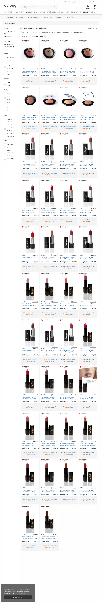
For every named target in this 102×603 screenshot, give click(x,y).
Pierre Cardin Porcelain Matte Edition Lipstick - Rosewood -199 (67, 165)
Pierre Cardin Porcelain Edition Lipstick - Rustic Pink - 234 (49, 445)
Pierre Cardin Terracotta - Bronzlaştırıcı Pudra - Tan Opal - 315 (87, 119)
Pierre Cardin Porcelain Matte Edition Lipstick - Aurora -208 (86, 165)
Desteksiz (7, 49)
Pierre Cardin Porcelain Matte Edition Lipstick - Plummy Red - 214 (48, 352)
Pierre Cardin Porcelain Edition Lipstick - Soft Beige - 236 (68, 445)
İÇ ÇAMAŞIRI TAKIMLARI (89, 12)
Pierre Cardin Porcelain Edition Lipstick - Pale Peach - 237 (88, 445)
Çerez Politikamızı (9, 591)
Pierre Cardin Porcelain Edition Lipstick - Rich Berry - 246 (49, 538)
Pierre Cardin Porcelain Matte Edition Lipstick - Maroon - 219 (86, 258)
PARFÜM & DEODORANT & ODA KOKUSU (58, 12)
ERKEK (10, 12)
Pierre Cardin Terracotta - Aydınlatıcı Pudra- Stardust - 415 (49, 72)
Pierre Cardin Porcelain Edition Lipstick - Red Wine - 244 (30, 538)
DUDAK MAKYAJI (9, 44)
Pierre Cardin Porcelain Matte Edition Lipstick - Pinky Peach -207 (48, 258)
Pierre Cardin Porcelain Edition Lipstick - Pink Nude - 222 (30, 305)
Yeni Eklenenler (20, 17)
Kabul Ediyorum (18, 597)
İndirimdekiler (48, 17)
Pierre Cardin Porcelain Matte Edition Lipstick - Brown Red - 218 (29, 352)
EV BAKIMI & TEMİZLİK (40, 12)
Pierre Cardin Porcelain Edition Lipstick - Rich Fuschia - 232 (67, 398)
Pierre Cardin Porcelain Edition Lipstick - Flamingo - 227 (30, 398)
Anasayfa (7, 23)
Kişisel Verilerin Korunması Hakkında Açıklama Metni (16, 592)
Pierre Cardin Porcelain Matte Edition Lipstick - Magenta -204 (86, 212)
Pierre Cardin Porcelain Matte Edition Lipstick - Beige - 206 (48, 165)
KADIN (5, 12)
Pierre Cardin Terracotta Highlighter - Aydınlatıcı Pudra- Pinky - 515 (48, 119)
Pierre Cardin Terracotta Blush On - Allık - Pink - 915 (68, 71)
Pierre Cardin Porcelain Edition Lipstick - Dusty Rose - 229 (48, 398)
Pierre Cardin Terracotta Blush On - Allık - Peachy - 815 (87, 72)
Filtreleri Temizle (27, 33)
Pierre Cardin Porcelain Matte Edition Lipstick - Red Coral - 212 (68, 212)
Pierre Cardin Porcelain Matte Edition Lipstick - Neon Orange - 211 (48, 212)
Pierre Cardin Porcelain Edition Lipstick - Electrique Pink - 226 (88, 352)
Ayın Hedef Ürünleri (69, 17)
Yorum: (34, 68)
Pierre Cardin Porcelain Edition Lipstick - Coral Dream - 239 (48, 491)
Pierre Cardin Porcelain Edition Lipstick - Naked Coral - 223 (67, 305)
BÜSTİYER (7, 39)
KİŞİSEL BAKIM (28, 12)
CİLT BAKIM (7, 41)
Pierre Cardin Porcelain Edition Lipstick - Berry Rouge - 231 (29, 491)
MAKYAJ (21, 12)
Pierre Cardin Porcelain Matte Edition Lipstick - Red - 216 (68, 352)
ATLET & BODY (8, 31)
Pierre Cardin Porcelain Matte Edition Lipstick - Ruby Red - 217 (67, 258)
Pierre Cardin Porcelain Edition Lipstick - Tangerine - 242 (68, 491)
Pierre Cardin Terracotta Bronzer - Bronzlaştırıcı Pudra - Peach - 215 (29, 119)
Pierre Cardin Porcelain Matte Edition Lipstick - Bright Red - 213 (29, 258)
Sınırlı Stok (58, 17)
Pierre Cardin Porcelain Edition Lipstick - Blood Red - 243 (88, 491)
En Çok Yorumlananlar (34, 17)
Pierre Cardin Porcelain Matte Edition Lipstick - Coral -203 (29, 165)
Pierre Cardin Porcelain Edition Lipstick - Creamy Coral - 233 (87, 398)
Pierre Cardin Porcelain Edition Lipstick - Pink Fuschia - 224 (86, 305)
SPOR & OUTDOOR (76, 12)
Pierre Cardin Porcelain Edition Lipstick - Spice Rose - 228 (29, 445)
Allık (5, 34)
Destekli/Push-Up (9, 47)
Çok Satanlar (9, 17)
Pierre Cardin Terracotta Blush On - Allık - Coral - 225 (30, 71)
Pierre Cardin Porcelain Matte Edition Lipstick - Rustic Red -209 (29, 212)
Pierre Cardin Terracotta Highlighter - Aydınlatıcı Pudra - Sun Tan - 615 (67, 119)
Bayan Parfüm (8, 36)
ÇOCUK (16, 12)
